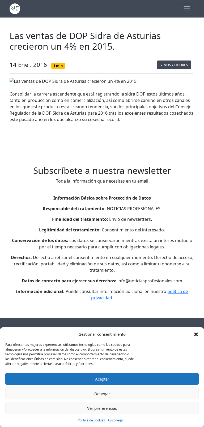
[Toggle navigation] (187, 8)
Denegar (102, 393)
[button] (196, 334)
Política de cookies (91, 420)
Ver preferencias (102, 408)
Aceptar (102, 379)
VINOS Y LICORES (174, 64)
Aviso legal (116, 420)
